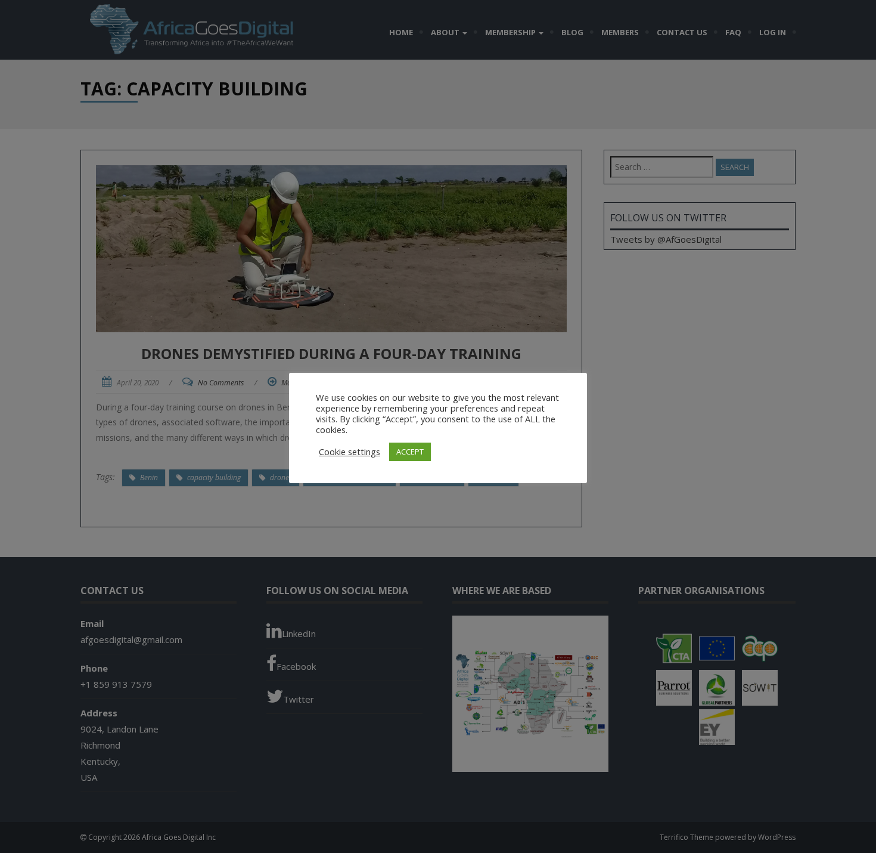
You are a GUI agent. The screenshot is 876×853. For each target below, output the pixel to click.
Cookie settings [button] (349, 451)
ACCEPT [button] (410, 451)
